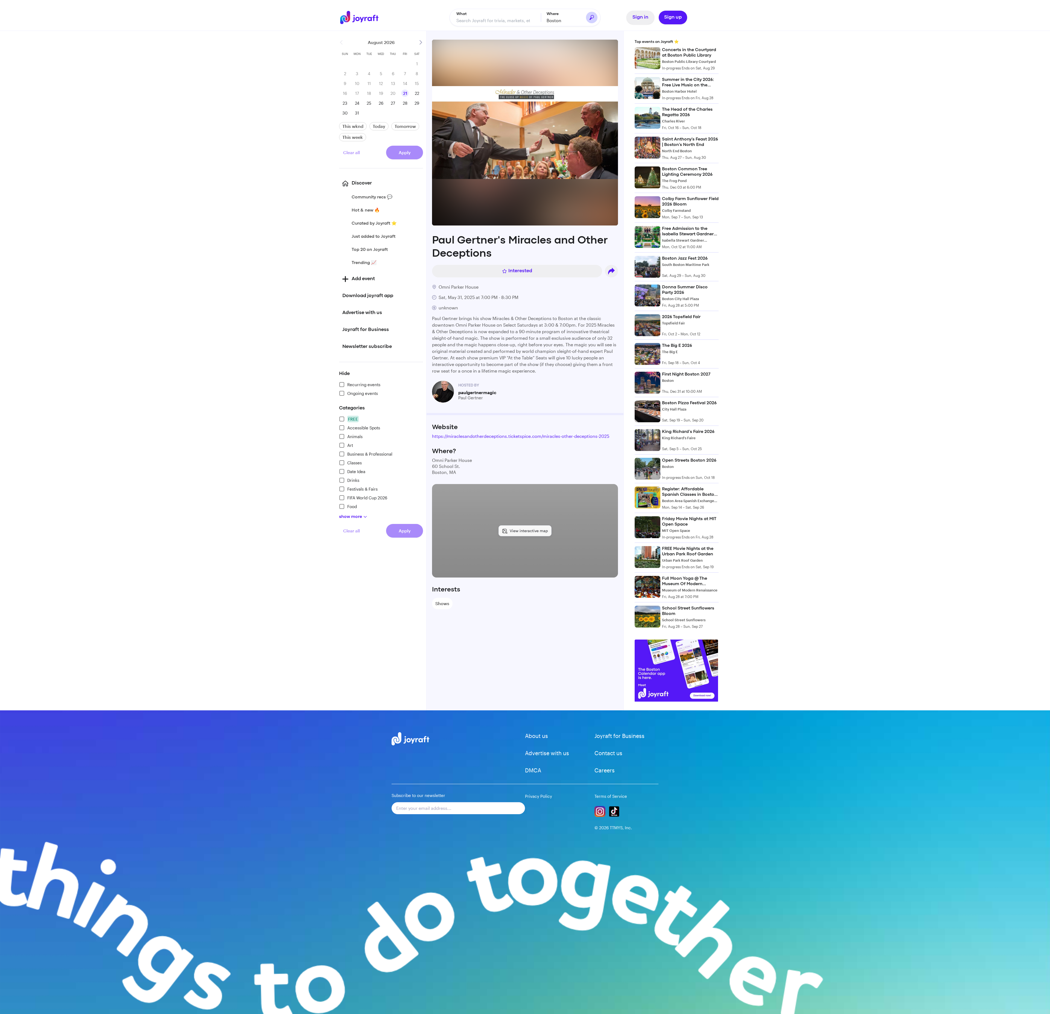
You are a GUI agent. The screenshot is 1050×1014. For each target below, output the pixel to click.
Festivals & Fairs (362, 489)
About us (536, 735)
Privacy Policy (538, 796)
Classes (354, 462)
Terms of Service (610, 796)
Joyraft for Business (619, 735)
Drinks (353, 480)
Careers (604, 770)
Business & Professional (369, 454)
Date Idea (356, 471)
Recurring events (363, 384)
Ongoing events (362, 393)
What (461, 14)
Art (350, 445)
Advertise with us (547, 753)
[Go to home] (362, 17)
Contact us (608, 753)
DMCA (533, 770)
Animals (355, 436)
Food (352, 506)
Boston (554, 20)
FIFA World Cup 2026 (367, 497)
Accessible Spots (363, 427)
